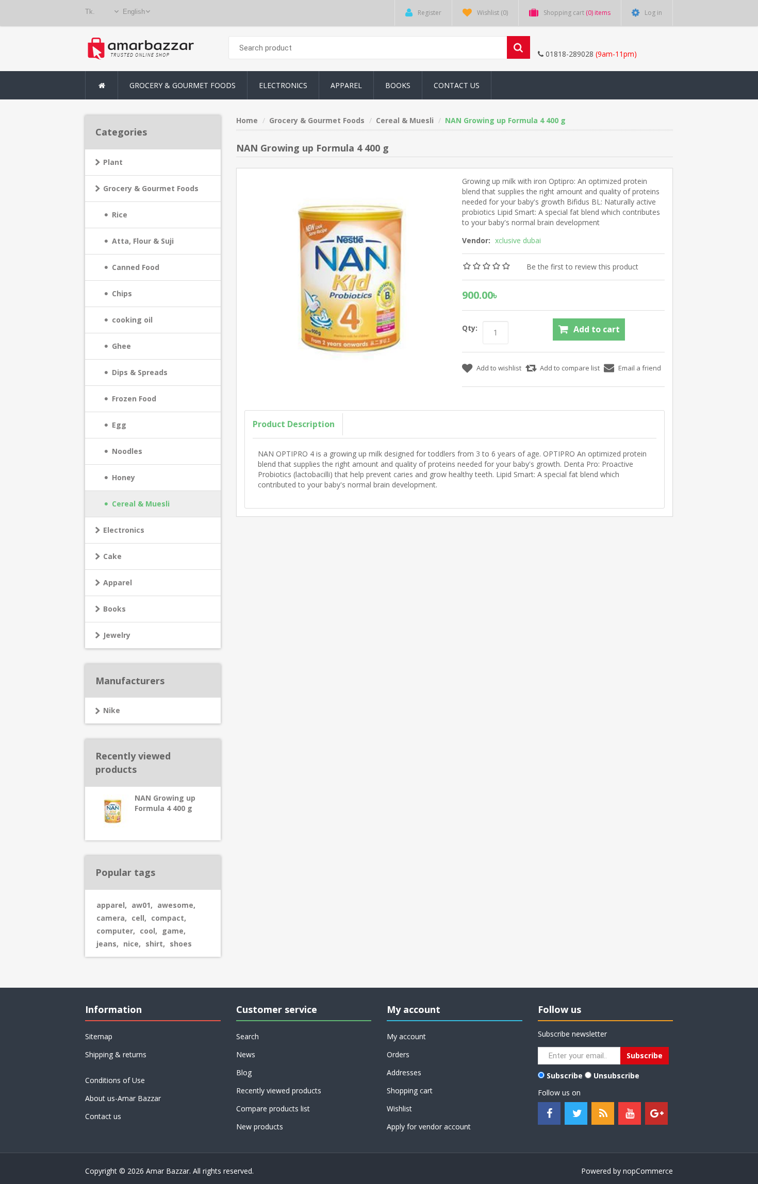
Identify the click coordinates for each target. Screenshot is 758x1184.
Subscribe (565, 1075)
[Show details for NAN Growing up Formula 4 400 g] (106, 807)
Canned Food (135, 267)
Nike (111, 710)
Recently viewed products (278, 1090)
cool (148, 931)
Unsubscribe (616, 1075)
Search (247, 1036)
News (245, 1054)
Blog (244, 1072)
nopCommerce (648, 1171)
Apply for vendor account (429, 1126)
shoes (181, 944)
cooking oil (132, 320)
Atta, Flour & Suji (143, 241)
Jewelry (116, 635)
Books (397, 85)
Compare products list (273, 1108)
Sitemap (98, 1036)
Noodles (127, 451)
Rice (119, 214)
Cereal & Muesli (141, 504)
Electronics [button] (283, 85)
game (174, 931)
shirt (155, 944)
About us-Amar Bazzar (123, 1098)
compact (168, 918)
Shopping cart (410, 1090)
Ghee (121, 346)
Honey (123, 477)
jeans (107, 944)
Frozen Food (134, 398)
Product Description (294, 424)
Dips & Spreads (140, 372)
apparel (111, 905)
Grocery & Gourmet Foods (151, 188)
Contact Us (457, 85)
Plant (113, 162)
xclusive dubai (518, 240)
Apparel (117, 582)
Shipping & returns (115, 1054)
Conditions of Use (115, 1080)
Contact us (103, 1116)
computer (115, 931)
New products (259, 1126)
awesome (176, 905)
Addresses (404, 1072)
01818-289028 (568, 54)
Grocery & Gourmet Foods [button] (182, 85)
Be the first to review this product (582, 267)
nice (132, 944)
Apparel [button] (346, 85)
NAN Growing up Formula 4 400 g (165, 803)
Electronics (123, 530)
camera (111, 918)
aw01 (142, 905)
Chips (122, 293)
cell (138, 918)
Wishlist (399, 1108)
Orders (398, 1054)
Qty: (469, 328)
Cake (112, 556)
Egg (119, 425)
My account (406, 1036)
